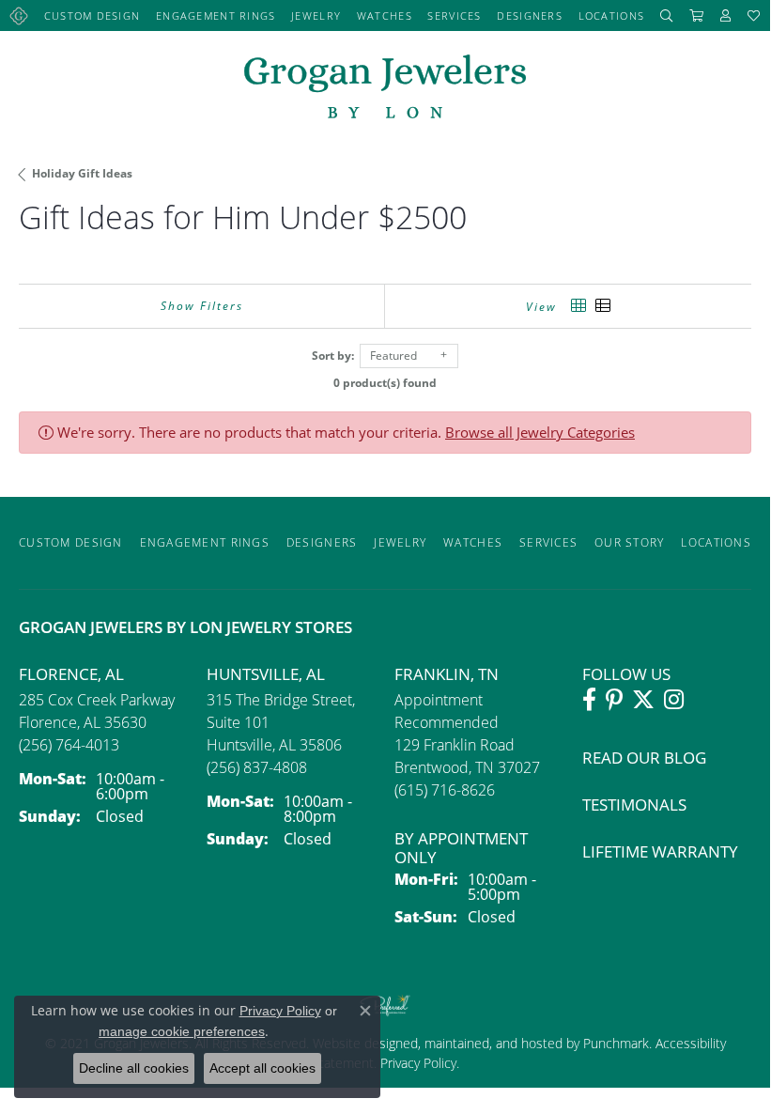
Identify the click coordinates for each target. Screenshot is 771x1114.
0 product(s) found (385, 383)
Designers (530, 15)
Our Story (629, 542)
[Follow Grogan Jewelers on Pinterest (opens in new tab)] (614, 700)
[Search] (666, 15)
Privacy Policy (416, 1063)
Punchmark (616, 1043)
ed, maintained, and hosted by (493, 1043)
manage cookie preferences (182, 1031)
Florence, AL (71, 674)
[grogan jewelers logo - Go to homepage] (385, 89)
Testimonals (634, 804)
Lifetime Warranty (660, 851)
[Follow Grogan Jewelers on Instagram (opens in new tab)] (674, 700)
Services (454, 15)
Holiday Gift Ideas (82, 173)
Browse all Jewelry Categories (540, 432)
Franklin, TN (446, 674)
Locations (611, 15)
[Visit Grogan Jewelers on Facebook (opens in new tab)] (589, 700)
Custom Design (92, 15)
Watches (384, 15)
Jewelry (316, 15)
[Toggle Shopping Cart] (696, 15)
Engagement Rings (215, 15)
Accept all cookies (262, 1067)
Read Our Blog (644, 757)
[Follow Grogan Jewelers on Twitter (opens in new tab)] (643, 700)
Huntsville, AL (266, 674)
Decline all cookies (134, 1067)
